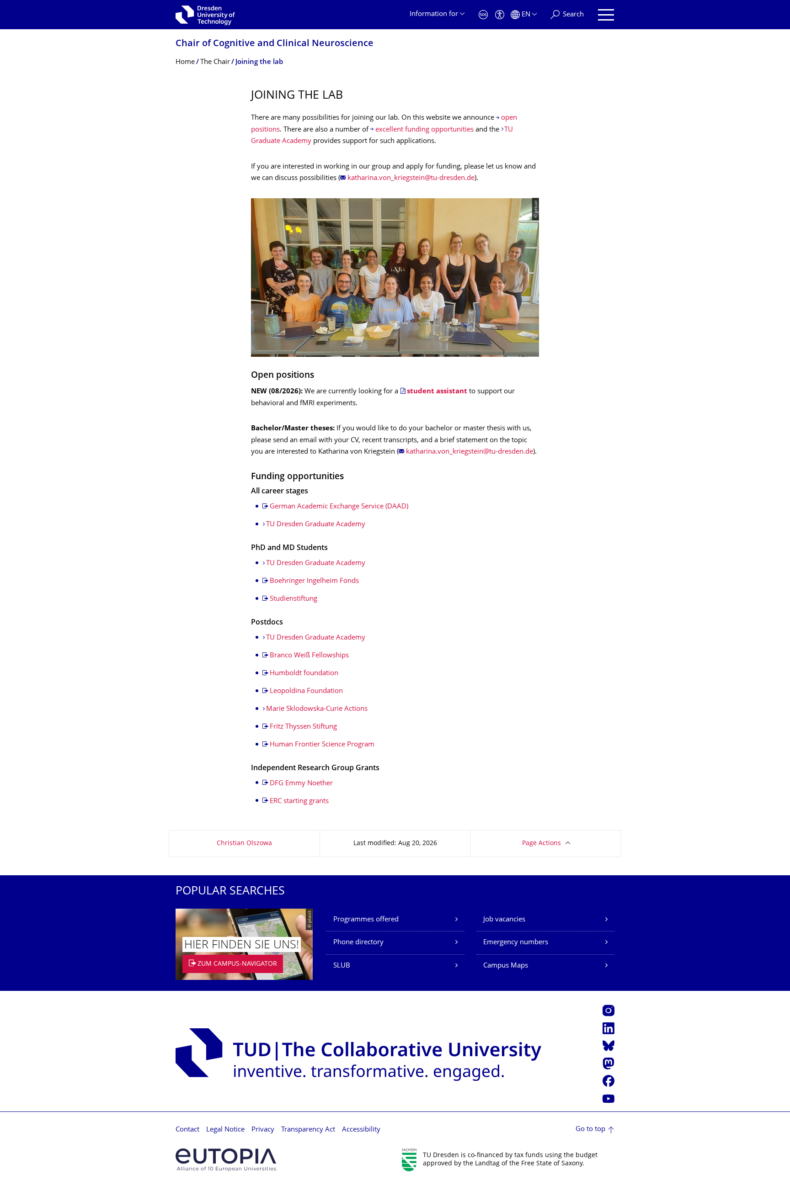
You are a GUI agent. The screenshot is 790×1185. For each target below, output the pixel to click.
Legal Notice (225, 1130)
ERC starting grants (299, 801)
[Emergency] (483, 15)
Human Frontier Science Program (322, 744)
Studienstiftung (293, 599)
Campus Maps (505, 966)
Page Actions (541, 843)
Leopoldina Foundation (306, 691)
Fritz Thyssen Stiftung (303, 727)
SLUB (341, 966)
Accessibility (361, 1130)
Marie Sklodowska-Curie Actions (317, 709)
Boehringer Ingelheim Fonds (314, 581)
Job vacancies (504, 919)
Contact (187, 1130)
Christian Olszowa (244, 843)
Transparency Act (308, 1130)
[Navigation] (606, 14)
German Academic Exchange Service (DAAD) (339, 506)
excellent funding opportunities (425, 130)
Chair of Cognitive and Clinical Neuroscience (275, 44)
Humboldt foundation (304, 673)
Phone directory (358, 942)
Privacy (262, 1130)
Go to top (590, 1129)
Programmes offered (366, 919)
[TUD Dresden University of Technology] (205, 14)
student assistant (437, 391)
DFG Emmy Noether (301, 783)
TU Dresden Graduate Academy (315, 524)
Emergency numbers (515, 942)
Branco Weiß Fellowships (309, 655)
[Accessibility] (500, 15)
